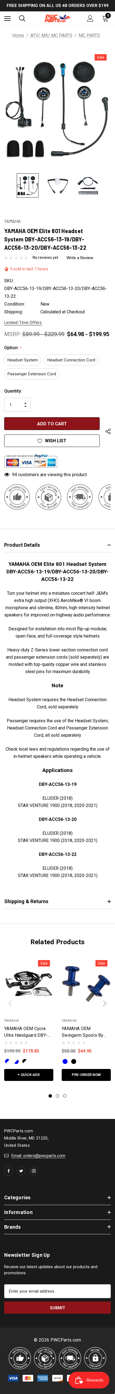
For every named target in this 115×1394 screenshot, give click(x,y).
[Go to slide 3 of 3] (64, 1096)
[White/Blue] (16, 1061)
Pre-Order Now (86, 1075)
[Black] (73, 1061)
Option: (12, 347)
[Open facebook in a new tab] (8, 1170)
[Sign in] (90, 18)
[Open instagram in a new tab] (33, 1170)
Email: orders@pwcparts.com (38, 1155)
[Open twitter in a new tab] (21, 1170)
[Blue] (65, 1061)
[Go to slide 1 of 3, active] (50, 1096)
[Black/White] (24, 1061)
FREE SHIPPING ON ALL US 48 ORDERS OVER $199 (58, 5)
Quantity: (13, 391)
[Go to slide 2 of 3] (57, 1096)
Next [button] (105, 1003)
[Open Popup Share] (108, 431)
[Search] (22, 18)
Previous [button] (10, 1003)
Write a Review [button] (79, 257)
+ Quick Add (29, 1075)
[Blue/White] (7, 1061)
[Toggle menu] (7, 18)
